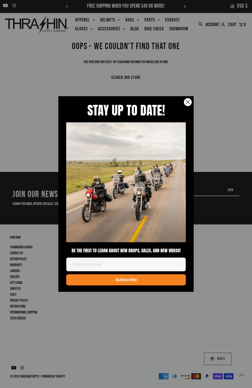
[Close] (188, 102)
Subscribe (126, 279)
